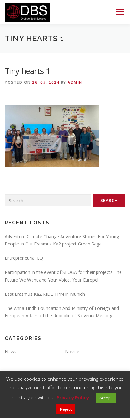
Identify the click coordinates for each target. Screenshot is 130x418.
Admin (75, 82)
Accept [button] (105, 398)
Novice (72, 351)
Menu (119, 12)
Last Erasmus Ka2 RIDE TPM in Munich (45, 294)
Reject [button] (66, 409)
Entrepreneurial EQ (24, 258)
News (10, 351)
